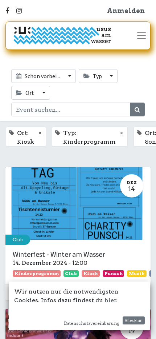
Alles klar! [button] (134, 320)
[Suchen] (137, 109)
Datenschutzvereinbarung (91, 323)
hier (110, 300)
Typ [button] (97, 76)
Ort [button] (29, 92)
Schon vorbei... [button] (42, 76)
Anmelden (126, 11)
